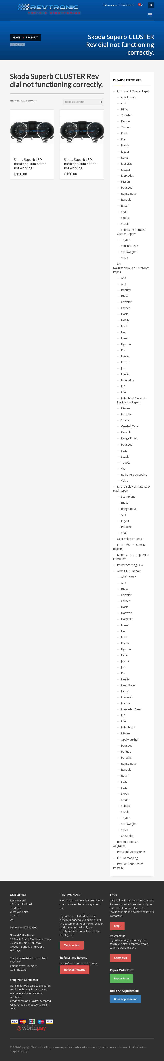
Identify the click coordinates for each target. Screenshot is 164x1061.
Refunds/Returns (74, 969)
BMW (124, 109)
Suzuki (125, 224)
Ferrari (125, 625)
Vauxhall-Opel (130, 246)
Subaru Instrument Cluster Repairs (131, 232)
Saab (124, 533)
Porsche (126, 414)
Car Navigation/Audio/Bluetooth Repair (131, 268)
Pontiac (126, 751)
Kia (123, 350)
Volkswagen (128, 252)
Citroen (125, 127)
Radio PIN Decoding (134, 474)
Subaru (125, 806)
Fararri (125, 338)
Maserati (126, 163)
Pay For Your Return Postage (128, 866)
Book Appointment (125, 999)
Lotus (124, 157)
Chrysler (126, 115)
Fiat (123, 139)
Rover (125, 206)
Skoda (125, 218)
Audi (124, 103)
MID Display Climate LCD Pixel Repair (131, 488)
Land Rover (128, 685)
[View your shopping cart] (141, 5)
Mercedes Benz (131, 709)
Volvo (124, 258)
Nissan (125, 181)
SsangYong (128, 496)
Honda (125, 145)
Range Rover (129, 193)
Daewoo (126, 613)
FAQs (117, 926)
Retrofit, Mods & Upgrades (126, 844)
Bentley (126, 290)
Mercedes (127, 175)
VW (123, 468)
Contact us (120, 958)
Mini (123, 392)
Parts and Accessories (131, 852)
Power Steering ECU (130, 565)
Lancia (125, 356)
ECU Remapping (127, 858)
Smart (125, 800)
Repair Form (121, 978)
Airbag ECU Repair (128, 571)
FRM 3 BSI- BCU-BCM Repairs (129, 547)
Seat (124, 212)
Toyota (125, 240)
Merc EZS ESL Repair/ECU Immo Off (131, 557)
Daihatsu (127, 619)
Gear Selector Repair (130, 539)
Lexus (125, 362)
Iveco (124, 655)
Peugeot (126, 187)
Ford (124, 133)
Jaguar (125, 151)
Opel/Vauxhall (130, 739)
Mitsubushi (128, 727)
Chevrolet (127, 836)
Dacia (124, 314)
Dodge (125, 121)
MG (123, 386)
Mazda (125, 169)
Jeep (124, 368)
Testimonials (72, 945)
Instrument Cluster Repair (133, 91)
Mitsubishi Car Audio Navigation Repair (132, 400)
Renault (126, 199)
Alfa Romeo (128, 97)
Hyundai (126, 344)
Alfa (123, 278)
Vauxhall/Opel (130, 426)
